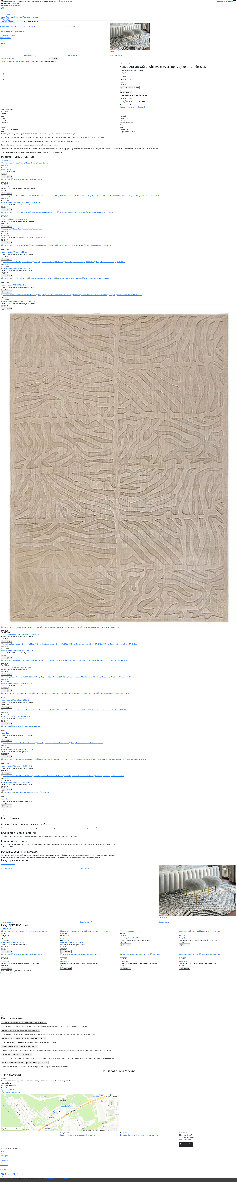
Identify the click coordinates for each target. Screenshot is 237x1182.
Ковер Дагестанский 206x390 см (71, 942)
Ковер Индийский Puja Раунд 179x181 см (15, 268)
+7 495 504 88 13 (18, 6)
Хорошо (3, 1181)
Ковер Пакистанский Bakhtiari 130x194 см (16, 717)
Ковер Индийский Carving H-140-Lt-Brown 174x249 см (20, 634)
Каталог (10, 62)
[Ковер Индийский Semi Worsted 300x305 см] (67, 677)
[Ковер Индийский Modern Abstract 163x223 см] (71, 295)
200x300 (132, 107)
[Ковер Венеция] (26, 792)
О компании (18, 17)
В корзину (8, 177)
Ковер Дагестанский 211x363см (12, 942)
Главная (4, 62)
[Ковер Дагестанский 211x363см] (25, 931)
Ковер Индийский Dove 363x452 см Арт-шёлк (17, 750)
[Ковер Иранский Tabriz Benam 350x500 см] (65, 693)
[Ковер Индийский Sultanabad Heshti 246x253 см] (73, 759)
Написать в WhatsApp (12, 1092)
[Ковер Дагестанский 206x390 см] (85, 931)
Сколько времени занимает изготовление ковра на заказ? (23, 1022)
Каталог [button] (8, 15)
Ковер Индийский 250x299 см (130, 938)
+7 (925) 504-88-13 (9, 1090)
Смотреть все (6, 160)
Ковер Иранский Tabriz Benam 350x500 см (16, 700)
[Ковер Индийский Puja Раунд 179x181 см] (63, 262)
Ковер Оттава (6, 170)
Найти (56, 59)
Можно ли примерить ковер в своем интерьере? (20, 1030)
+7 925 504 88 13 (7, 6)
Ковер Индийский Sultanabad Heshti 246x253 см (18, 766)
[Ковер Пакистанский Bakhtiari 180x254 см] (64, 660)
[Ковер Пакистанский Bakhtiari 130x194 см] (64, 710)
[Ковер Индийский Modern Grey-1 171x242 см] (69, 644)
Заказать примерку (225, 1)
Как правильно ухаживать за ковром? (16, 1055)
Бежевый (141, 107)
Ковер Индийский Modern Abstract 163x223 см (18, 301)
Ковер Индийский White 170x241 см (14, 252)
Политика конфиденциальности (147, 1135)
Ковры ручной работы (22, 62)
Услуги (3, 17)
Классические (125, 107)
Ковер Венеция (6, 799)
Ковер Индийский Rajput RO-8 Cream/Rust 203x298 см (20, 203)
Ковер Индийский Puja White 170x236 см (15, 782)
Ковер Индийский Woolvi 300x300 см (14, 219)
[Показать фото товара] (2, 165)
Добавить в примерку (131, 87)
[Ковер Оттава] (24, 163)
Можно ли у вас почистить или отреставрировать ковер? (23, 1038)
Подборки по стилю (73, 1135)
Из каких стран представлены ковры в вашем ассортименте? (24, 1063)
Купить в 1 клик (126, 92)
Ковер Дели (5, 186)
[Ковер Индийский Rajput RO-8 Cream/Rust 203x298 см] (82, 196)
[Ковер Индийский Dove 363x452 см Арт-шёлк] (52, 743)
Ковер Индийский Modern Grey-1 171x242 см (17, 651)
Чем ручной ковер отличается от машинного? (19, 1046)
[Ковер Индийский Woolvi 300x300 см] (57, 212)
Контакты (34, 17)
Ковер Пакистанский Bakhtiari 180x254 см (16, 667)
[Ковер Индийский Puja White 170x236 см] (62, 776)
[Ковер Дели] (21, 179)
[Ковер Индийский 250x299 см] (131, 931)
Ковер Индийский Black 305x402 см (13, 285)
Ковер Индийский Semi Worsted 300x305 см (16, 684)
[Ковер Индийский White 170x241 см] (56, 245)
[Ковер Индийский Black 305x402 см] (55, 278)
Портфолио (27, 17)
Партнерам (10, 17)
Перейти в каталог (8, 864)
